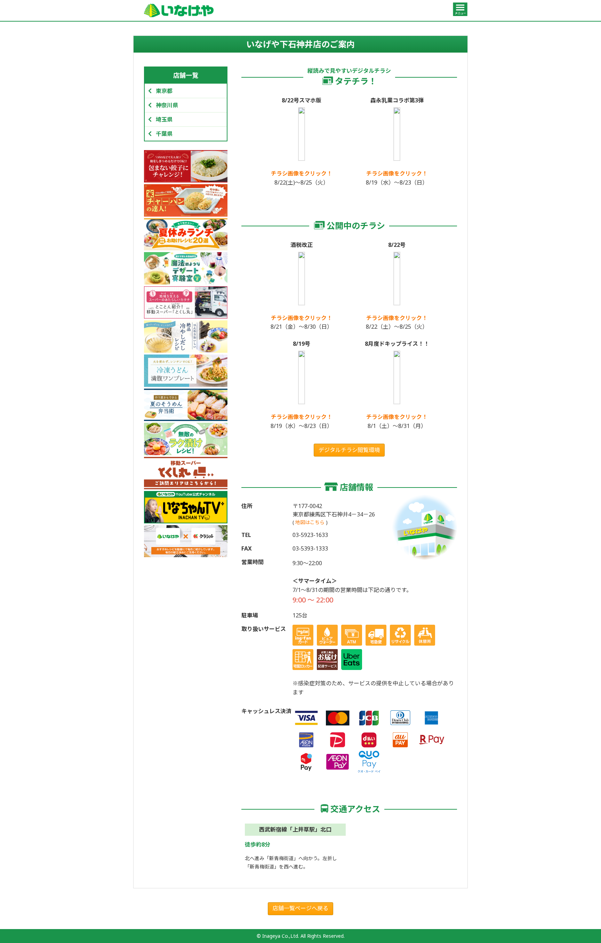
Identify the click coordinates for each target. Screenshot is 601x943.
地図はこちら (309, 522)
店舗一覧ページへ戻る (300, 908)
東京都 (164, 91)
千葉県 (164, 134)
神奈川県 (167, 105)
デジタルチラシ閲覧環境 (349, 450)
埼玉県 (164, 119)
